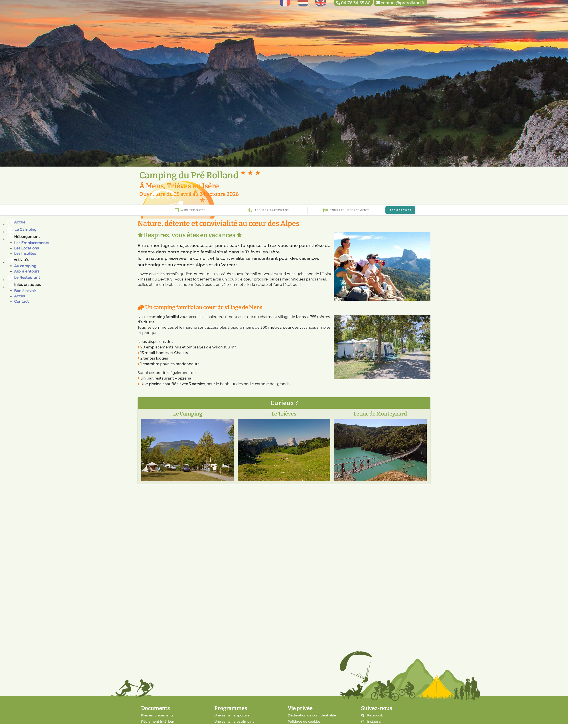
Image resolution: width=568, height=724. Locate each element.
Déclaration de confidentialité (312, 715)
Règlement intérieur (157, 722)
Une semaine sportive (232, 715)
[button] (287, 236)
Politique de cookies (304, 722)
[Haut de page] (558, 715)
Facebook (375, 715)
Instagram (375, 722)
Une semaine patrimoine (234, 722)
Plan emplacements (157, 715)
